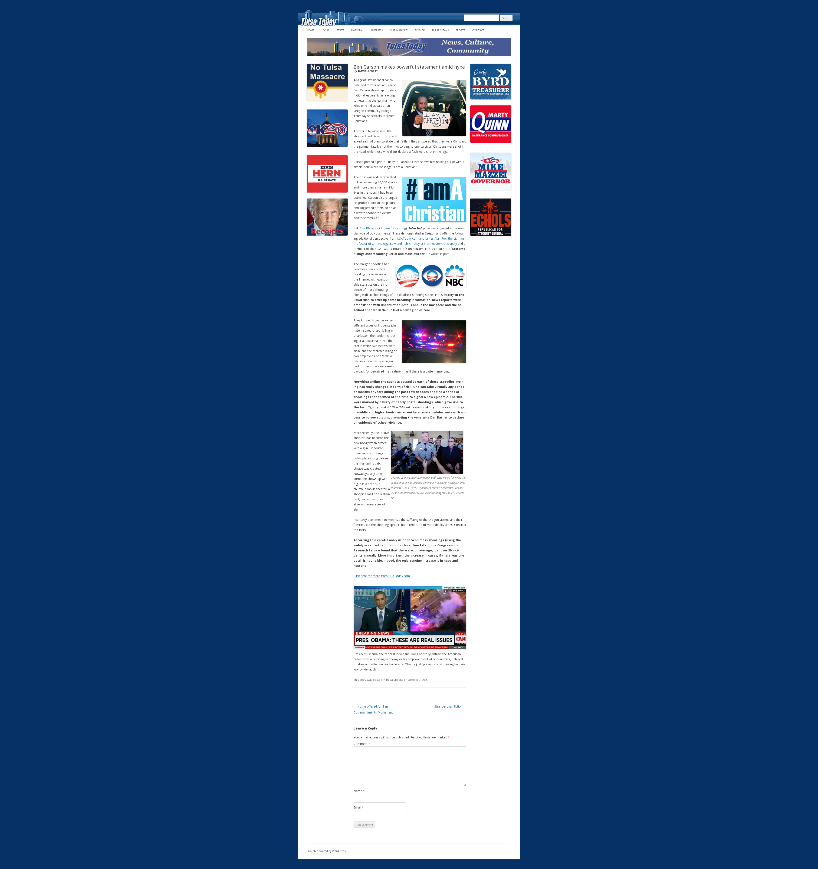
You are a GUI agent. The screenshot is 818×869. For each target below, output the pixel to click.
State (340, 30)
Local (325, 30)
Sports (460, 30)
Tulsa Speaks (440, 30)
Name (359, 791)
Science (420, 30)
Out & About (399, 30)
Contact (478, 30)
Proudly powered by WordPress (326, 851)
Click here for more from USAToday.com (382, 576)
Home (310, 30)
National (357, 30)
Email (359, 807)
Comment (362, 744)
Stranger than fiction (450, 706)
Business (377, 30)
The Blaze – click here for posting (383, 228)
